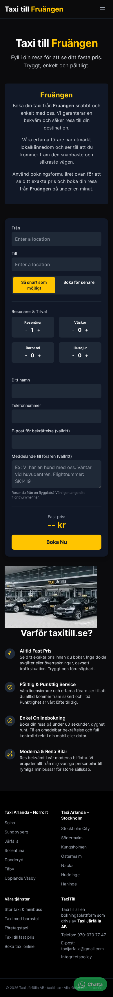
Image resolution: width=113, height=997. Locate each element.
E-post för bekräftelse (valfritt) (41, 430)
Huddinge (70, 874)
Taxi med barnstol (22, 918)
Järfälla (12, 841)
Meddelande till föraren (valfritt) (42, 456)
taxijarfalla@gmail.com (82, 948)
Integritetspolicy (76, 956)
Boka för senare (78, 282)
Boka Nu (56, 542)
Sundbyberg (16, 831)
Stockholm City (75, 828)
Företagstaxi (16, 927)
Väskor (80, 322)
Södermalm (72, 837)
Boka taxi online (19, 946)
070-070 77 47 (91, 934)
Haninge (69, 883)
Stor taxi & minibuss (23, 909)
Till (14, 253)
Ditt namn (21, 379)
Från (16, 227)
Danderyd (14, 859)
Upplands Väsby (20, 878)
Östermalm (71, 856)
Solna (10, 822)
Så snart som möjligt (34, 285)
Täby (9, 868)
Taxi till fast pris (19, 937)
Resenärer (33, 322)
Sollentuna (14, 850)
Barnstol (33, 348)
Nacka (67, 865)
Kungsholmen (74, 846)
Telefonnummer (26, 405)
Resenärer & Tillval (29, 311)
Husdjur (80, 348)
